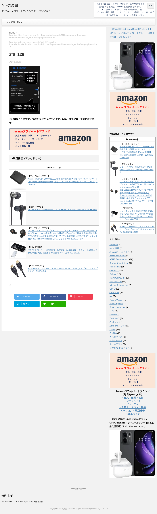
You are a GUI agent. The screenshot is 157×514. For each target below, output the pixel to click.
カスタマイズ (115, 337)
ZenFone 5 (114, 322)
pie (110, 296)
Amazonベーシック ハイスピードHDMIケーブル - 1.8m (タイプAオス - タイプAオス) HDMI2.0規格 (137, 229)
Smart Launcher (117, 307)
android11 (114, 248)
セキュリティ (115, 340)
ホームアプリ (115, 344)
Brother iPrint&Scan (118, 263)
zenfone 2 (114, 314)
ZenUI (112, 329)
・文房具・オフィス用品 (132, 407)
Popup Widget (116, 300)
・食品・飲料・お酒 (132, 397)
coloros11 (114, 270)
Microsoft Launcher (118, 285)
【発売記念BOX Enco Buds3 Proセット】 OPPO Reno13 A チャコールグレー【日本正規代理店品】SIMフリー (132, 33)
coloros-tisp (115, 266)
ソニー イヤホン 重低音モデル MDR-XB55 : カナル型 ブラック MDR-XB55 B (62, 209)
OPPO (112, 289)
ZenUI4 (113, 333)
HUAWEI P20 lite (117, 278)
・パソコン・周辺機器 (132, 410)
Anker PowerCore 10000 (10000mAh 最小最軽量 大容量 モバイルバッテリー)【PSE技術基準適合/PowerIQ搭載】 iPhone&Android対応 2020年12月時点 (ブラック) (63, 182)
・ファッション (132, 401)
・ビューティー (132, 404)
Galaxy (112, 274)
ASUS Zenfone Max (119, 259)
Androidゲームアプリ (119, 252)
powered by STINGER (99, 509)
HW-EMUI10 (115, 281)
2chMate (113, 244)
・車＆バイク (132, 414)
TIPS (111, 311)
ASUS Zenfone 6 (117, 255)
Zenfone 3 (114, 318)
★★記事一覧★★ (15, 22)
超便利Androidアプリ (119, 348)
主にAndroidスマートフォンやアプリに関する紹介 (22, 501)
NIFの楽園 (10, 5)
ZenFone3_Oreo (117, 325)
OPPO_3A (114, 292)
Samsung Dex (116, 303)
